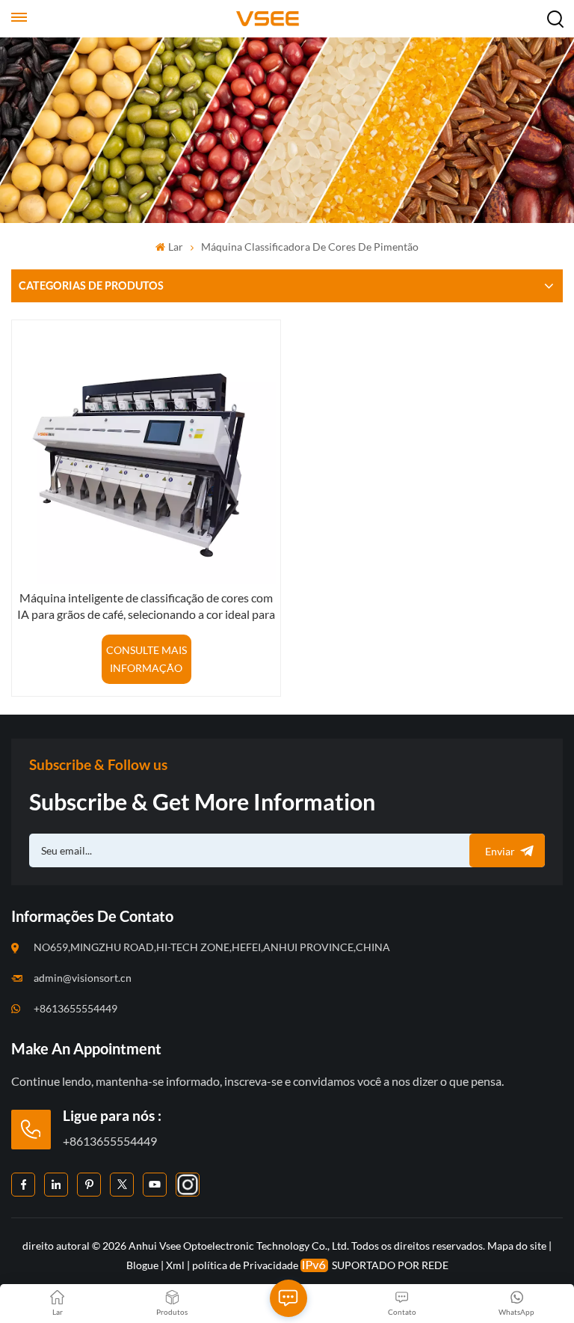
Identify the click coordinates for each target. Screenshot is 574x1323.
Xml (175, 1265)
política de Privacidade (245, 1265)
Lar (175, 246)
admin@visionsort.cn (83, 977)
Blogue (142, 1265)
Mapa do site (518, 1245)
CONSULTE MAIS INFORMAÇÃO (146, 659)
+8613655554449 (75, 1008)
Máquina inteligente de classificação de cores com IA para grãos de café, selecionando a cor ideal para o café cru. (146, 606)
